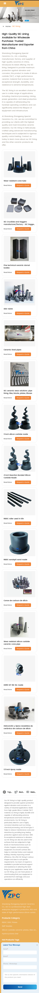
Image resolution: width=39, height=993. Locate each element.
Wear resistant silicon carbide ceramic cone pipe (17, 642)
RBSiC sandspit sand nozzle (15, 559)
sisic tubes (8, 308)
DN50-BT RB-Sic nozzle (13, 685)
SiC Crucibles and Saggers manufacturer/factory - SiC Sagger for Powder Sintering (19, 224)
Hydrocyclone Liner (10, 933)
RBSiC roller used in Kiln (14, 518)
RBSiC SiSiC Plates (9, 922)
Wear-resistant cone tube (15, 180)
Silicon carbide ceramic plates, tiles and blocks (19, 930)
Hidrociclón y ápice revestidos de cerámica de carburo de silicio (18, 727)
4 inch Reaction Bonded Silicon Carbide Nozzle (17, 476)
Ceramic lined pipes (12, 349)
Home (8, 26)
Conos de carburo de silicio (16, 600)
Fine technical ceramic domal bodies (17, 266)
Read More (8, 185)
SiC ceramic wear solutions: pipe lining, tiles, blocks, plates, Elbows (18, 392)
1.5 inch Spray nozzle (12, 769)
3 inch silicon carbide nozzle (16, 434)
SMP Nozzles (7, 926)
